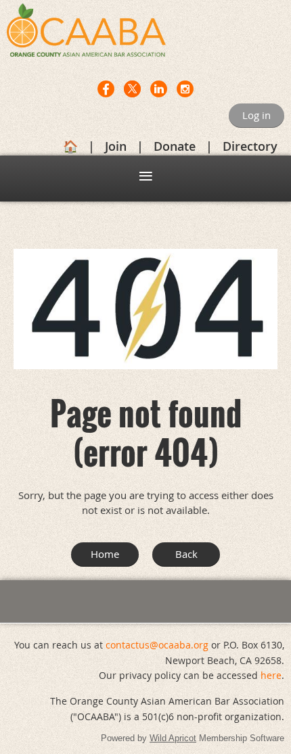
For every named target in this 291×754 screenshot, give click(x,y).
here (271, 675)
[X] (132, 88)
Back (186, 554)
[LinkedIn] (158, 88)
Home (105, 554)
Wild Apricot (173, 738)
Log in (256, 115)
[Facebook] (105, 88)
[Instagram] (185, 88)
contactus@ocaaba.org (157, 644)
